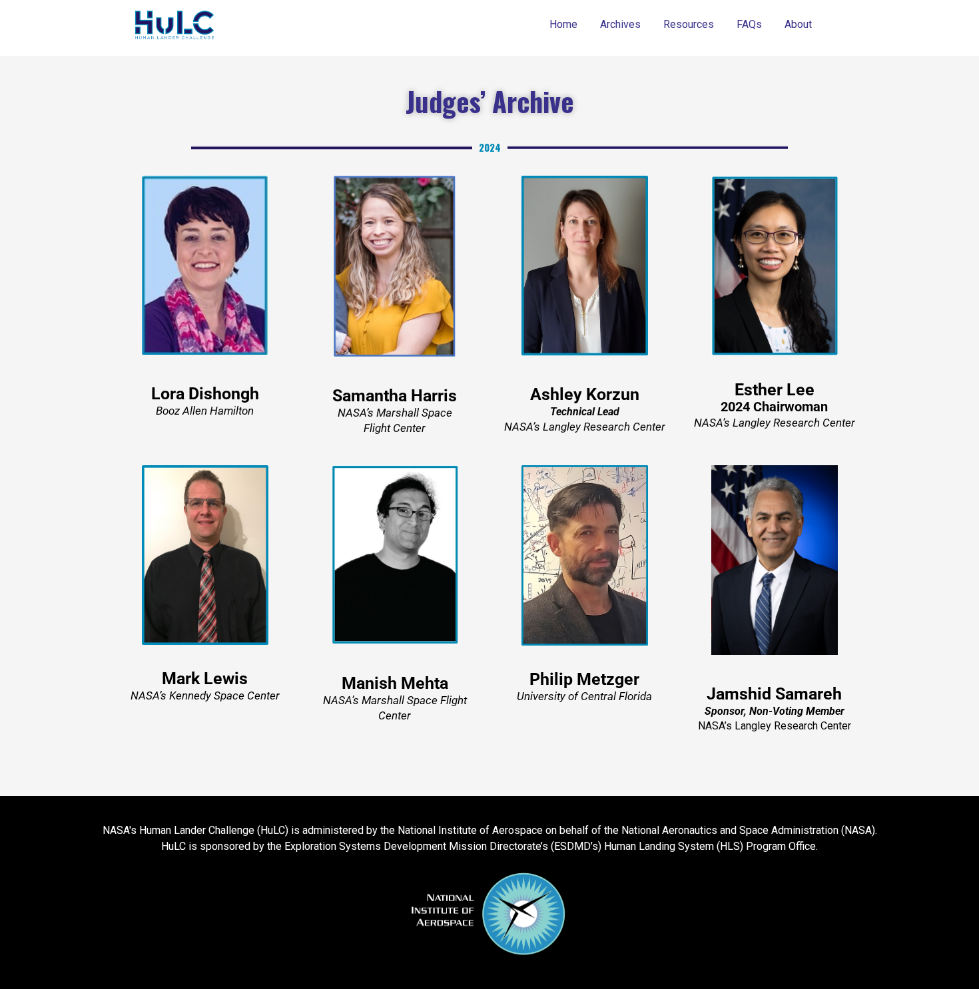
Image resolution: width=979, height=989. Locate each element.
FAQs (749, 24)
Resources (688, 24)
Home (563, 24)
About (798, 24)
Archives (620, 24)
